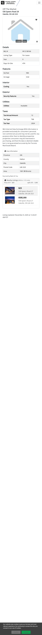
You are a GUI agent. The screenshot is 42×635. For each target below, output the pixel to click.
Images (18, 41)
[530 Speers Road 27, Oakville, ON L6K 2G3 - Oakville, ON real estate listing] (10, 190)
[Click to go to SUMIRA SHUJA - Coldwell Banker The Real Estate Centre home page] (8, 2)
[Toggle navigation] (39, 3)
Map (24, 41)
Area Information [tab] (12, 151)
